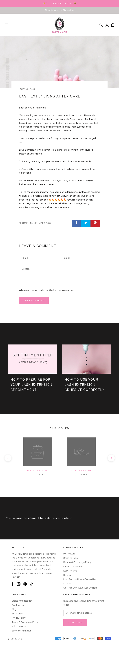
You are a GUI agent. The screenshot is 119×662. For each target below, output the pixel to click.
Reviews (67, 575)
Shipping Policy (71, 558)
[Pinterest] (25, 584)
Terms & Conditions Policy (25, 622)
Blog (14, 609)
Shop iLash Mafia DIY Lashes (59, 10)
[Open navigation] (6, 25)
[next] (111, 458)
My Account (69, 554)
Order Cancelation (73, 566)
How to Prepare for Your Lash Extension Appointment (31, 385)
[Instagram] (18, 584)
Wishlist (67, 584)
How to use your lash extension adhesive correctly (84, 385)
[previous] (7, 458)
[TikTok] (31, 584)
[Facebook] (12, 584)
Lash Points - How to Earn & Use (79, 579)
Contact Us (18, 605)
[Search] (101, 24)
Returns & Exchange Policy (77, 562)
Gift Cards (17, 614)
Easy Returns (70, 571)
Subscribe (75, 623)
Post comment (34, 301)
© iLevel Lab (15, 639)
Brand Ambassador (22, 601)
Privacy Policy (18, 618)
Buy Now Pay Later (21, 631)
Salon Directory (20, 626)
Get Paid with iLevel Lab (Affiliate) (80, 588)
